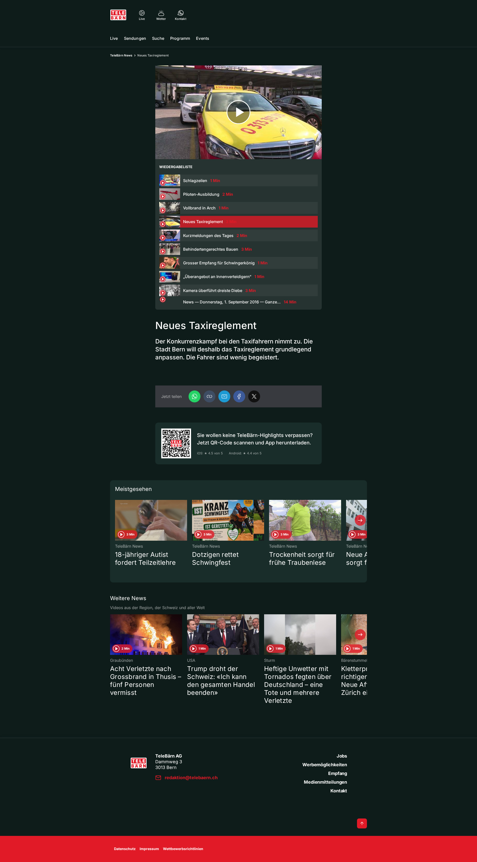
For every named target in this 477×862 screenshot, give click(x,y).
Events (202, 38)
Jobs (342, 756)
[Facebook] (239, 396)
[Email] (224, 396)
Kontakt (338, 790)
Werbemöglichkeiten (324, 764)
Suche (158, 38)
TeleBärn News (121, 55)
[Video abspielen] (238, 112)
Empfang (337, 773)
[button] (209, 396)
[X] (254, 396)
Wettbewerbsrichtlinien (183, 849)
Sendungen (135, 38)
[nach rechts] (360, 520)
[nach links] (116, 520)
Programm (180, 38)
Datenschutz (125, 849)
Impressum (149, 849)
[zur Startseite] (118, 15)
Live (114, 38)
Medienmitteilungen (325, 782)
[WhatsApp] (194, 396)
